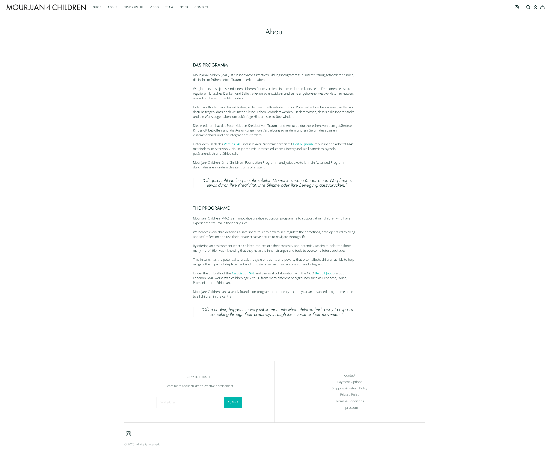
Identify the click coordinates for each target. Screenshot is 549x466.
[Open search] (528, 7)
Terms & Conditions (349, 401)
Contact (201, 7)
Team (169, 7)
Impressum (350, 407)
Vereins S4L (232, 144)
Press (183, 7)
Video (154, 7)
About (112, 7)
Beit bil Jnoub (303, 144)
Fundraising (133, 7)
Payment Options (349, 382)
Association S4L (243, 273)
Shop (97, 7)
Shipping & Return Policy (349, 388)
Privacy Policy (349, 394)
